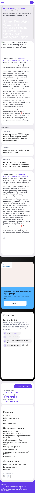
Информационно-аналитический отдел (15, 443)
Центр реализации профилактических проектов (17, 436)
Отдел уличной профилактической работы (16, 453)
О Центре (6, 416)
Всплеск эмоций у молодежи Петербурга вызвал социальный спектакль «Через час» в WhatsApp (17, 164)
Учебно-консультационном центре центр (15, 59)
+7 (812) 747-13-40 (10, 392)
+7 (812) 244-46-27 (10, 402)
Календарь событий (10, 467)
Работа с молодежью (11, 418)
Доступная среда (9, 423)
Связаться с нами (23, 386)
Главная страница (9, 9)
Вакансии (6, 470)
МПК (5, 421)
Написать (15, 303)
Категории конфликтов (11, 447)
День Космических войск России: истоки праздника (16, 151)
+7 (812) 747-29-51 (10, 397)
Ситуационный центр (11, 449)
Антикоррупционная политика (14, 464)
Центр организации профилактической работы (13, 432)
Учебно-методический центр (14, 440)
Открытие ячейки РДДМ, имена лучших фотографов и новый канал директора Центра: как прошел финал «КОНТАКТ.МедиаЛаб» (16, 137)
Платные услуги (9, 456)
